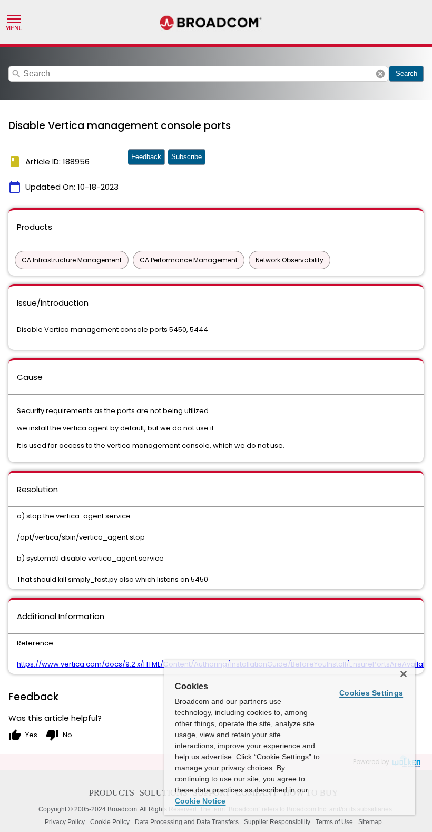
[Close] (403, 674)
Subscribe (186, 157)
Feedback (146, 157)
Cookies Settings (371, 693)
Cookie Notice (200, 801)
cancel (380, 73)
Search (406, 73)
